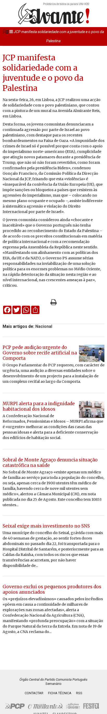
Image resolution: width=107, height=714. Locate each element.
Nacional (43, 326)
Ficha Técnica (59, 693)
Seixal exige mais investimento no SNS (46, 526)
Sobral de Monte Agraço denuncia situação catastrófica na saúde (50, 462)
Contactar (34, 693)
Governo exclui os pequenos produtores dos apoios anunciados (52, 589)
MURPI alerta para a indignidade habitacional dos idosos (39, 406)
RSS (79, 693)
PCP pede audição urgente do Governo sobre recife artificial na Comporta (40, 353)
